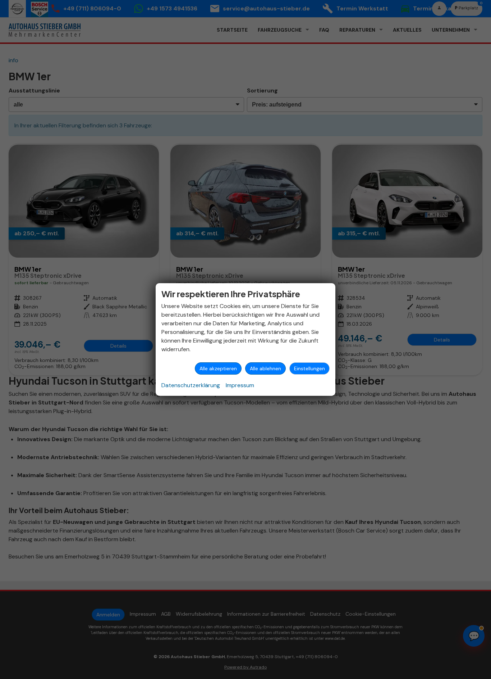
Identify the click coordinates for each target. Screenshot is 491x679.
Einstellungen (309, 368)
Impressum (240, 385)
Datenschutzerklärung (190, 385)
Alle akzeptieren (218, 368)
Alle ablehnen (265, 368)
